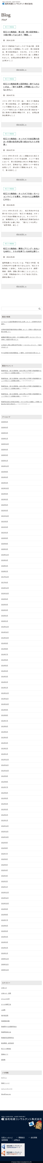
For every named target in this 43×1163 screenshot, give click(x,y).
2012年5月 (4, 798)
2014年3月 (4, 676)
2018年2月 (4, 571)
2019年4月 (4, 560)
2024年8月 (4, 472)
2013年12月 (5, 693)
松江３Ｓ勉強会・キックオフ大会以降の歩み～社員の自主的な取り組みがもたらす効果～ (21, 142)
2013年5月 (4, 732)
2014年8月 (4, 649)
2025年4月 (4, 449)
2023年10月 (5, 488)
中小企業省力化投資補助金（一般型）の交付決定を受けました (20, 353)
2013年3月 (4, 743)
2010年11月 (5, 898)
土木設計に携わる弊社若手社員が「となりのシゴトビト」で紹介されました (21, 346)
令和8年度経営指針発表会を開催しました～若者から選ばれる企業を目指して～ (21, 330)
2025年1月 (4, 460)
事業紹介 (21, 1137)
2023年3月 (4, 499)
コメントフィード (6, 1089)
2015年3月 (4, 610)
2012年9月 (4, 776)
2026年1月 (4, 438)
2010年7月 (4, 920)
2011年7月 (4, 853)
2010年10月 (5, 903)
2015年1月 (4, 621)
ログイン (4, 1077)
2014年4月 (4, 671)
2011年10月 (5, 837)
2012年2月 (4, 815)
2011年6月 (4, 859)
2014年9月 (4, 643)
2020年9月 (4, 538)
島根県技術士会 (6, 1032)
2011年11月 (4, 831)
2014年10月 (5, 638)
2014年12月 (5, 627)
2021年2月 (4, 532)
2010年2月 (4, 948)
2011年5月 (4, 865)
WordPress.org (6, 1094)
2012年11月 (5, 765)
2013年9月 (4, 710)
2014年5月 (4, 665)
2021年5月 (4, 521)
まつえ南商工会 (6, 1004)
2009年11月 (5, 964)
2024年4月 (4, 477)
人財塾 (3, 1010)
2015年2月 (4, 615)
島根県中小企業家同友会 (9, 1026)
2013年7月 (4, 721)
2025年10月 (5, 444)
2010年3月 (4, 942)
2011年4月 (4, 870)
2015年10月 (5, 593)
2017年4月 (4, 582)
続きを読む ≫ (21, 70)
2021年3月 (4, 527)
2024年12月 (5, 466)
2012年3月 (4, 809)
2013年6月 (4, 726)
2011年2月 (4, 881)
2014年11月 (5, 632)
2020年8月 (4, 543)
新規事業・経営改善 (7, 1043)
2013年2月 (4, 748)
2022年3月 (4, 510)
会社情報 (34, 1137)
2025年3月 (4, 455)
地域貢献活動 (5, 1021)
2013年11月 (5, 698)
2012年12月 (5, 759)
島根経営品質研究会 (7, 1037)
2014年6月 (4, 660)
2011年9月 (4, 842)
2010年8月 (4, 914)
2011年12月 (5, 826)
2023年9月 (4, 494)
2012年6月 (4, 793)
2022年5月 (4, 505)
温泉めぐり (4, 1054)
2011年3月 (4, 876)
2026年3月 (4, 433)
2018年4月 (4, 566)
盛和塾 (3, 1060)
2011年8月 (4, 848)
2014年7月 (4, 654)
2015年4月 (4, 604)
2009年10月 (5, 970)
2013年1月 (4, 754)
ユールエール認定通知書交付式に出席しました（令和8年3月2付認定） (21, 323)
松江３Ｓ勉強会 (6, 1048)
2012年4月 (4, 804)
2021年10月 (5, 516)
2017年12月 (5, 577)
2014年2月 (4, 682)
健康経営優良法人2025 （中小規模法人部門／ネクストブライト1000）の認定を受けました (21, 338)
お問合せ (17, 1140)
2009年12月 (5, 959)
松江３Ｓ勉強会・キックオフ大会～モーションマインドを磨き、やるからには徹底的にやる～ (21, 196)
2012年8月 (4, 782)
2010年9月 (4, 909)
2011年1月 (4, 887)
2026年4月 (4, 427)
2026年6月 (4, 422)
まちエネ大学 (5, 999)
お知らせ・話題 (6, 993)
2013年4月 (4, 737)
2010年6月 (4, 925)
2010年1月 (4, 953)
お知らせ (4, 988)
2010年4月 (4, 937)
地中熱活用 (4, 1015)
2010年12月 (5, 892)
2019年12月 (5, 555)
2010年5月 (4, 931)
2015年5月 (4, 599)
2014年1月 (4, 687)
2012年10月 (5, 770)
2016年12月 (5, 588)
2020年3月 (4, 549)
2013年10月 (5, 704)
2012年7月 (4, 787)
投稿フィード (5, 1083)
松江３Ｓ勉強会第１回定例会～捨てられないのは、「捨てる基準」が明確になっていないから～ (21, 87)
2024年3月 (4, 483)
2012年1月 (4, 820)
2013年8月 (4, 715)
